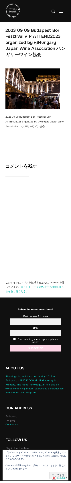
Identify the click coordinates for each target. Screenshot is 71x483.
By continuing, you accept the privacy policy (37, 340)
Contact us (11, 424)
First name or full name (35, 316)
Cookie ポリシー (19, 468)
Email (36, 328)
